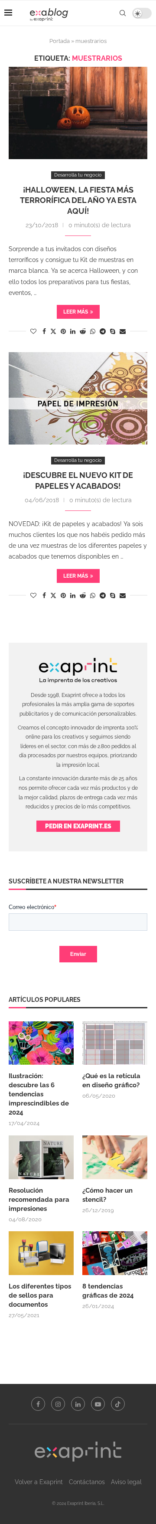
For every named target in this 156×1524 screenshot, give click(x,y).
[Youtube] (98, 1404)
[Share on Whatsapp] (92, 331)
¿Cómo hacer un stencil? (107, 1195)
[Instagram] (58, 1404)
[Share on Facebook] (44, 331)
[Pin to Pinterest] (63, 331)
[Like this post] (33, 331)
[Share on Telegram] (103, 331)
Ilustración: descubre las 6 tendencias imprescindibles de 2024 (39, 1094)
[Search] (122, 13)
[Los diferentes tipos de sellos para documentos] (41, 1253)
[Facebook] (38, 1404)
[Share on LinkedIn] (72, 331)
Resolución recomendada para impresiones (39, 1200)
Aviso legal (126, 1481)
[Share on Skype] (112, 331)
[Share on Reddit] (83, 331)
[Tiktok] (118, 1404)
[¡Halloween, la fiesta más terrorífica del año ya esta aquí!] (78, 113)
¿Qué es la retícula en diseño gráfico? (111, 1080)
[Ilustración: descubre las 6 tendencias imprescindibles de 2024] (41, 1043)
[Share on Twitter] (53, 331)
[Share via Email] (123, 331)
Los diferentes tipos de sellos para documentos (40, 1295)
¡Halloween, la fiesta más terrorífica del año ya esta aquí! (78, 200)
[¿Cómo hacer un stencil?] (114, 1157)
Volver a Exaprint (39, 1481)
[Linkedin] (78, 1404)
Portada (59, 41)
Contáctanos (87, 1481)
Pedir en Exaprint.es (78, 826)
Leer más (75, 312)
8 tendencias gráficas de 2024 (109, 1290)
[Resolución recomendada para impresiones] (41, 1157)
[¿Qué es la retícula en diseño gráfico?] (114, 1043)
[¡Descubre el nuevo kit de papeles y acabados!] (78, 398)
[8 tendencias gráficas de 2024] (114, 1253)
